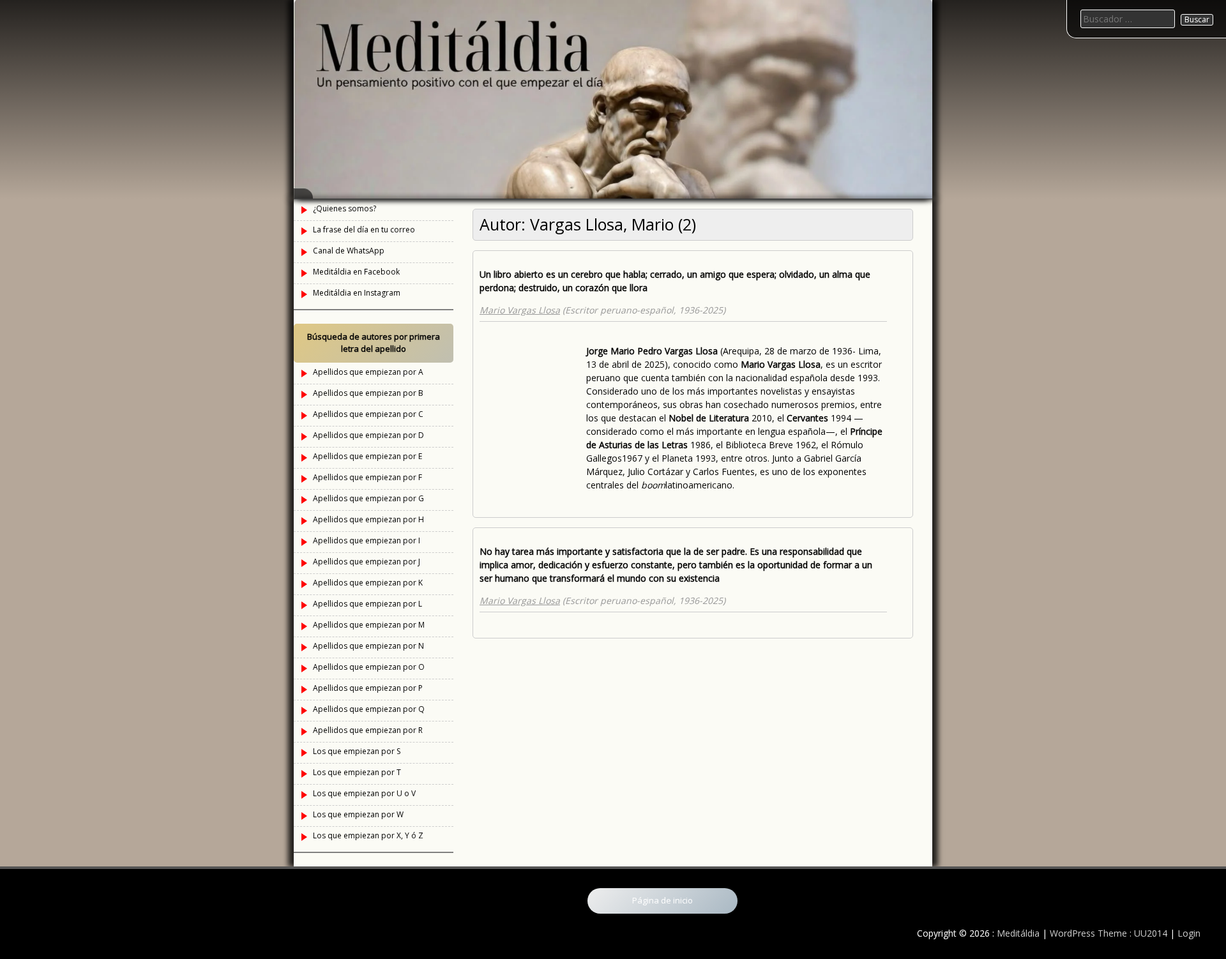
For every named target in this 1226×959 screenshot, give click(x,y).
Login (1188, 933)
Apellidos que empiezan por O (369, 666)
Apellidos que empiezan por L (367, 603)
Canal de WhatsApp (348, 250)
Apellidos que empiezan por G (368, 498)
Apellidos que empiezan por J (366, 561)
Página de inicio (662, 900)
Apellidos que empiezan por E (367, 456)
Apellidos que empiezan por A (368, 371)
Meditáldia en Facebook (356, 271)
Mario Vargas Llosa (520, 310)
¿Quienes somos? (344, 208)
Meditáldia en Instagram (356, 292)
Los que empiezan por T (357, 772)
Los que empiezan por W (358, 814)
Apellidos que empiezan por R (368, 730)
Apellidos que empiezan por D (368, 435)
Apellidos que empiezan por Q (369, 709)
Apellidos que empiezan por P (368, 688)
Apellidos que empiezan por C (368, 414)
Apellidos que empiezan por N (368, 645)
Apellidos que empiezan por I (366, 540)
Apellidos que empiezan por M (369, 624)
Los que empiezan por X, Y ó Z (368, 835)
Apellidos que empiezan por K (368, 582)
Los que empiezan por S (356, 751)
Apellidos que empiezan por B (368, 393)
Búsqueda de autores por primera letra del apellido (373, 343)
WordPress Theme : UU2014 (1108, 933)
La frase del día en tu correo (364, 229)
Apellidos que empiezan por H (368, 519)
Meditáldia (1018, 933)
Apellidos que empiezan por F (367, 477)
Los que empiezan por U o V (364, 793)
